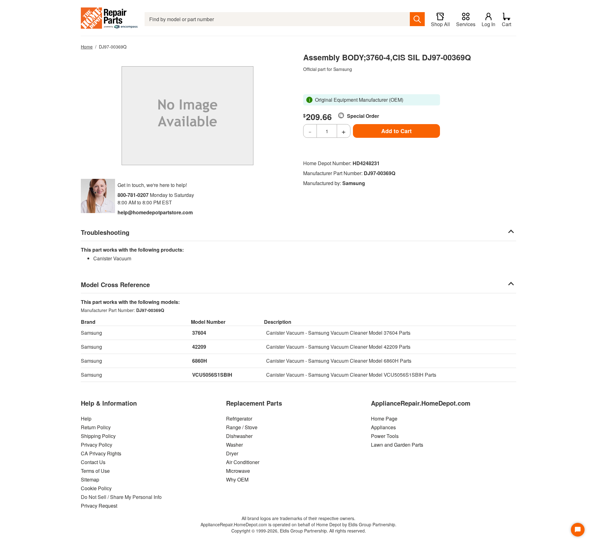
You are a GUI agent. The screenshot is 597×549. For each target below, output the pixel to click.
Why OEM (237, 479)
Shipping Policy (98, 436)
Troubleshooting (105, 232)
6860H (199, 360)
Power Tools (385, 436)
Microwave (238, 470)
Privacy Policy (96, 444)
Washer (234, 444)
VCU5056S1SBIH (212, 374)
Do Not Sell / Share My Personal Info (121, 496)
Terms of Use (95, 470)
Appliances (383, 427)
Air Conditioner (242, 462)
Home (87, 46)
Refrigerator (239, 418)
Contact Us (93, 462)
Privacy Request (99, 505)
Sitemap (90, 479)
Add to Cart (396, 131)
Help (86, 418)
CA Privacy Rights (101, 453)
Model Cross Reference (115, 284)
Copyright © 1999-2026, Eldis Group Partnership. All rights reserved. (298, 531)
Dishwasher (239, 436)
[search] (417, 19)
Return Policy (96, 427)
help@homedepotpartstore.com (155, 212)
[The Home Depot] (109, 19)
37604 (199, 332)
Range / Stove (241, 427)
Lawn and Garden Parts (397, 444)
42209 (199, 346)
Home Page (384, 418)
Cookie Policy (96, 488)
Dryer (232, 453)
